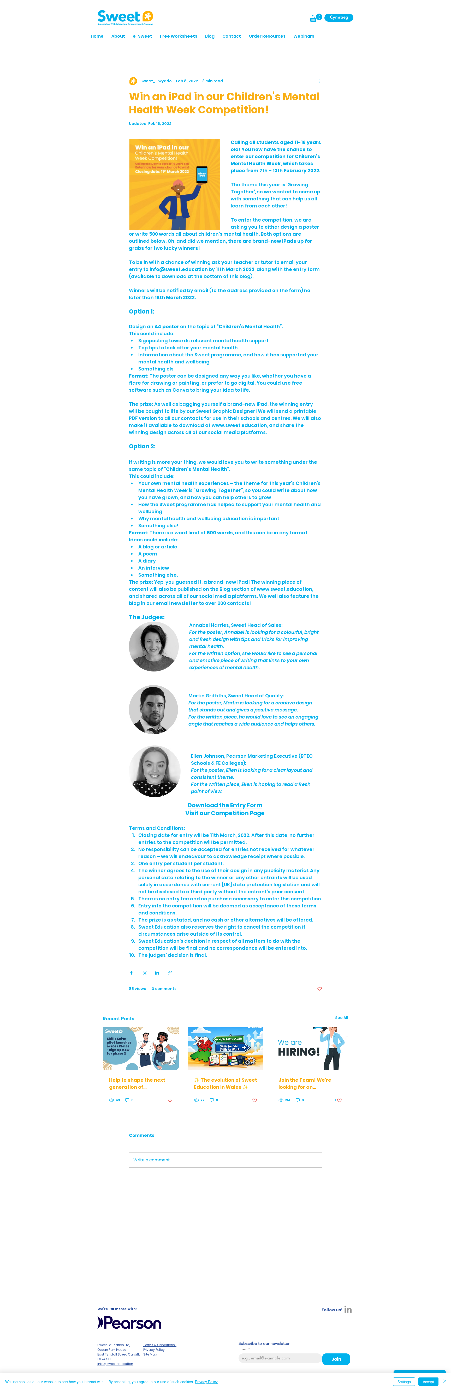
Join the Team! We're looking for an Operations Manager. (305, 1084)
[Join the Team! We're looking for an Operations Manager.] (310, 1048)
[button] (316, 18)
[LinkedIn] (348, 1309)
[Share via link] (169, 972)
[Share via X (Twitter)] (144, 972)
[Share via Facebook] (131, 972)
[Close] (445, 1381)
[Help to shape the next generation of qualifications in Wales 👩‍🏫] (141, 1048)
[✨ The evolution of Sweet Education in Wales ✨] (226, 1048)
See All (341, 1017)
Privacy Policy (206, 1381)
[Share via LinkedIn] (157, 972)
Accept (428, 1381)
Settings (404, 1381)
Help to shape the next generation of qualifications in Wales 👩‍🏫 (137, 1084)
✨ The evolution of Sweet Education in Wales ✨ (225, 1083)
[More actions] (319, 81)
